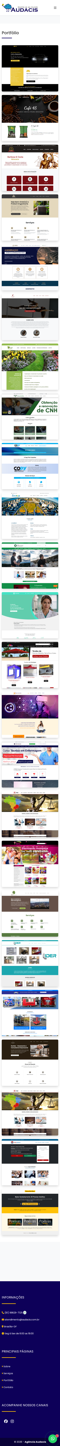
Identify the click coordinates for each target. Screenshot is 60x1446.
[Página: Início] (20, 7)
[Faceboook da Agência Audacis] (6, 1421)
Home (5, 34)
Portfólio (8, 1380)
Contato (8, 1387)
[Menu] (55, 8)
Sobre (6, 1366)
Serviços (8, 1373)
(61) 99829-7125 (13, 1312)
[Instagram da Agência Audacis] (12, 1421)
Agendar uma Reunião (31, 1281)
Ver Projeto (30, 73)
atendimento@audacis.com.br (22, 1319)
